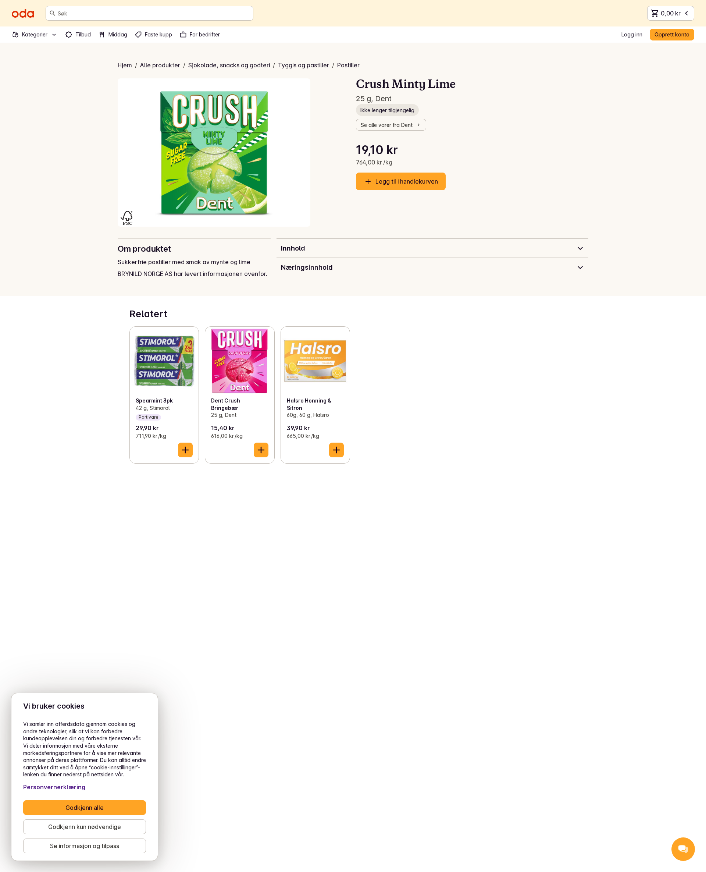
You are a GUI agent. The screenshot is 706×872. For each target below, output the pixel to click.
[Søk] (52, 13)
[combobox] (154, 13)
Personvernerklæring (54, 787)
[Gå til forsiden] (23, 13)
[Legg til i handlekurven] (185, 450)
